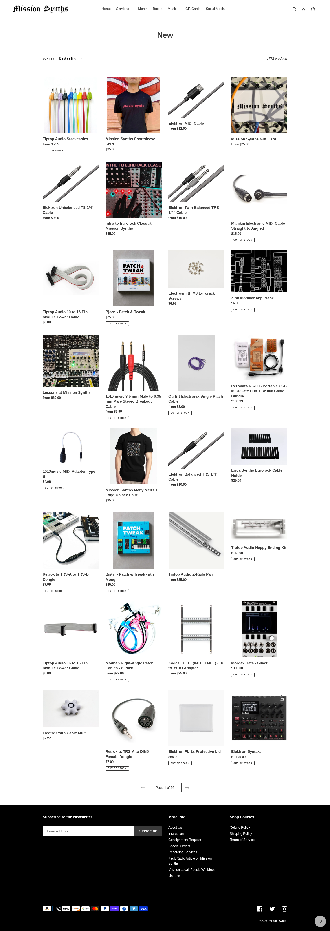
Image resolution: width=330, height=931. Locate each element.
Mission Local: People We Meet (191, 869)
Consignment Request (184, 840)
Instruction (176, 834)
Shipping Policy (241, 834)
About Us (175, 827)
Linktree (174, 876)
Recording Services (182, 852)
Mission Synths (278, 920)
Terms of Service (242, 840)
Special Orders (179, 846)
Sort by (48, 58)
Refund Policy (240, 827)
